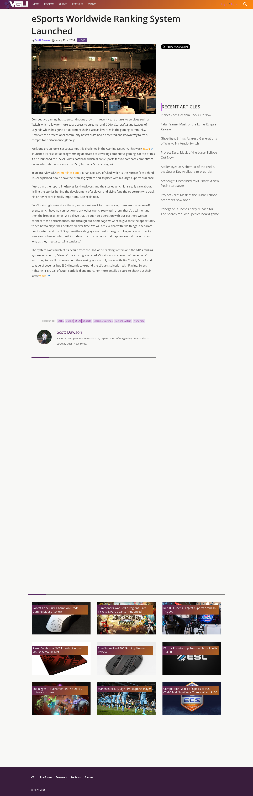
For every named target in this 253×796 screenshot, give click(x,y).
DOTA (61, 320)
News (36, 4)
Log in (224, 4)
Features (77, 4)
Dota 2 (69, 320)
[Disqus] (93, 406)
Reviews (49, 4)
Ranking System (123, 320)
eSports (87, 320)
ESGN (146, 149)
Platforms (46, 777)
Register (235, 4)
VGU (33, 777)
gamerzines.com (68, 173)
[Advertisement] (93, 564)
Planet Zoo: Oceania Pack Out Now (186, 115)
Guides (63, 4)
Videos (92, 4)
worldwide (139, 320)
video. (43, 276)
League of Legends (103, 320)
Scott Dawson (43, 40)
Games (89, 777)
